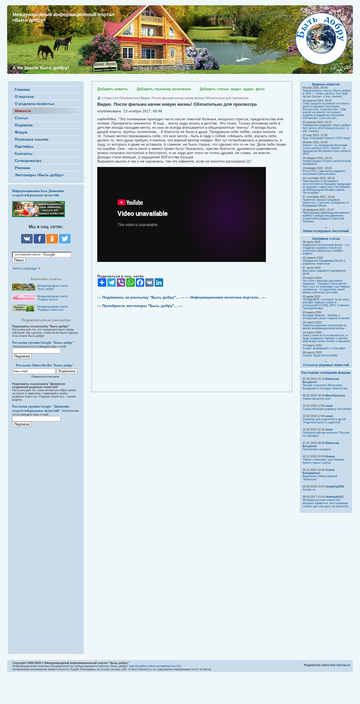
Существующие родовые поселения (327, 408)
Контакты (23, 153)
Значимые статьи (326, 239)
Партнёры (24, 146)
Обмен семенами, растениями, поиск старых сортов (324, 461)
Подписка (24, 125)
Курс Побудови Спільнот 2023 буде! (327, 138)
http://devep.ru (340, 665)
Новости (23, 111)
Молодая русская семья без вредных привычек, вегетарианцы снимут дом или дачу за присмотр (325, 503)
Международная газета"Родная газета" (52, 298)
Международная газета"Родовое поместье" (52, 308)
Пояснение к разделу (317, 449)
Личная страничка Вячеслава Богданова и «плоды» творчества (325, 387)
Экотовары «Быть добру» (39, 175)
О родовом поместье (34, 104)
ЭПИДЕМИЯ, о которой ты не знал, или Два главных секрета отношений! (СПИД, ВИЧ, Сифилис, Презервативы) (326, 304)
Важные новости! (326, 84)
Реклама (22, 168)
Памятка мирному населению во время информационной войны (325, 327)
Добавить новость (112, 89)
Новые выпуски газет (317, 398)
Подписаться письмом (45, 376)
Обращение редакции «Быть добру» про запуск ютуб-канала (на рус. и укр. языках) (327, 127)
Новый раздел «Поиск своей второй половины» (327, 162)
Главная (22, 89)
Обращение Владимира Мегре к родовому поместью (324, 262)
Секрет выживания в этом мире (324, 348)
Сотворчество (28, 161)
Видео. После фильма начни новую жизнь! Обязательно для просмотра (195, 98)
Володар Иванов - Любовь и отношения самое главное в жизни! (326, 317)
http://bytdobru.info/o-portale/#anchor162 (155, 666)
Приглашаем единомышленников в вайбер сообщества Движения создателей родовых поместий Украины (326, 217)
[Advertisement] (43, 535)
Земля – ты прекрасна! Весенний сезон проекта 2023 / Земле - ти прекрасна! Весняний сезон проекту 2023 (327, 149)
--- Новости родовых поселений (326, 229)
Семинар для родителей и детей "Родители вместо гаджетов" (324, 421)
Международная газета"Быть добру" (52, 287)
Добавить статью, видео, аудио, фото (232, 89)
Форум (21, 132)
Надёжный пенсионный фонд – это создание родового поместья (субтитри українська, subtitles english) (326, 249)
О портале (24, 96)
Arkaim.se (309, 489)
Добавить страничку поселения (164, 89)
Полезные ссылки (31, 139)
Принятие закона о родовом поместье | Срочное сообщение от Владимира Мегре (326, 202)
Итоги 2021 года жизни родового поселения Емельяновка (324, 172)
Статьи (21, 118)
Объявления (128, 98)
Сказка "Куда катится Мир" (320, 355)
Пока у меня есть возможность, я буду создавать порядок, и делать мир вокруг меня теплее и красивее (327, 338)
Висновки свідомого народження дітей (324, 272)
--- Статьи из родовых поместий (326, 363)
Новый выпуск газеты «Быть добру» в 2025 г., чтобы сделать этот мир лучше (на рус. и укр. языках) (327, 93)
